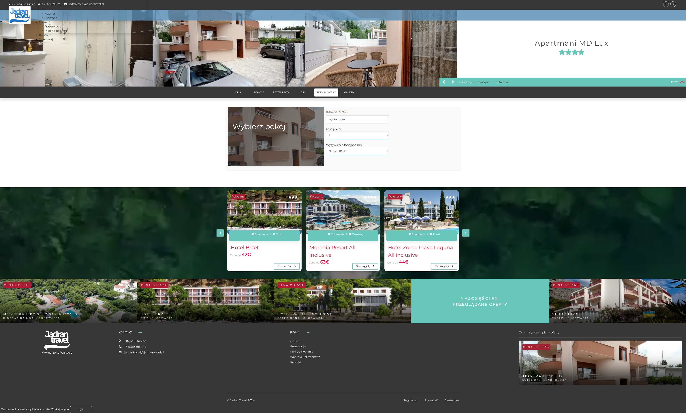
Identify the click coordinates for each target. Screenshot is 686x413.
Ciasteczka (451, 400)
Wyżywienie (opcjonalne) (344, 145)
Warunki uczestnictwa (305, 357)
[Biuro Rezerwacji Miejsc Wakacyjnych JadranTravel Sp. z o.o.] (20, 15)
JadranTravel (238, 400)
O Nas (294, 341)
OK (81, 409)
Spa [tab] (303, 92)
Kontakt (295, 362)
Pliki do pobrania (301, 351)
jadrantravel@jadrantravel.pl (144, 352)
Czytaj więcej (60, 409)
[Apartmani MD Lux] (76, 48)
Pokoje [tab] (259, 92)
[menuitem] (60, 5)
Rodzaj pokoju (337, 111)
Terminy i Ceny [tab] (326, 92)
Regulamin (410, 400)
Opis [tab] (238, 92)
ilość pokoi (333, 129)
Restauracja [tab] (281, 92)
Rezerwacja (298, 346)
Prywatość (431, 400)
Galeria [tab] (349, 92)
